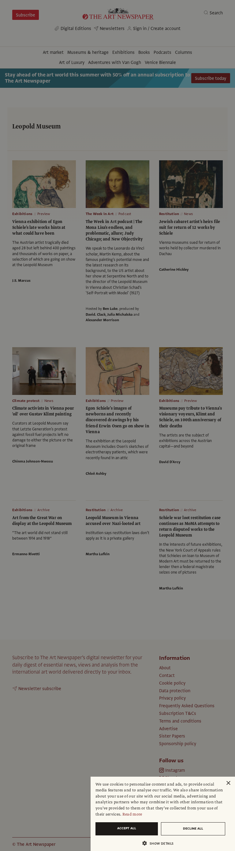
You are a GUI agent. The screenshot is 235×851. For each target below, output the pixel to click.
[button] (160, 843)
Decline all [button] (193, 828)
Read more (132, 814)
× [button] (228, 783)
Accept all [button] (126, 828)
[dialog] (163, 814)
